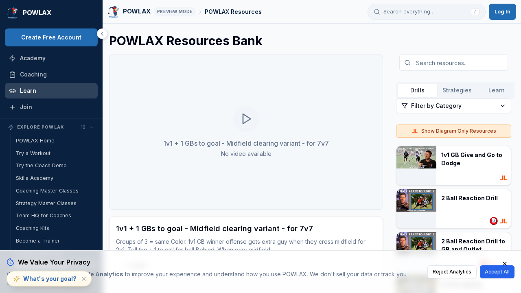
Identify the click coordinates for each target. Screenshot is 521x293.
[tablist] (457, 90)
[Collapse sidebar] (102, 33)
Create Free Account (51, 37)
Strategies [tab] (457, 90)
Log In (502, 11)
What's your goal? (50, 278)
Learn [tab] (496, 90)
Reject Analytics (452, 272)
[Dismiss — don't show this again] (84, 278)
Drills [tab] (417, 90)
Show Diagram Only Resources (458, 131)
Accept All (497, 272)
